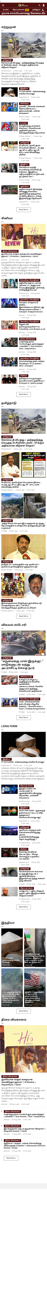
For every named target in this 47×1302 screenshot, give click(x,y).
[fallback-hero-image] (23, 45)
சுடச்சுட (6, 10)
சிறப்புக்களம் (18, 10)
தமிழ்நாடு (36, 10)
